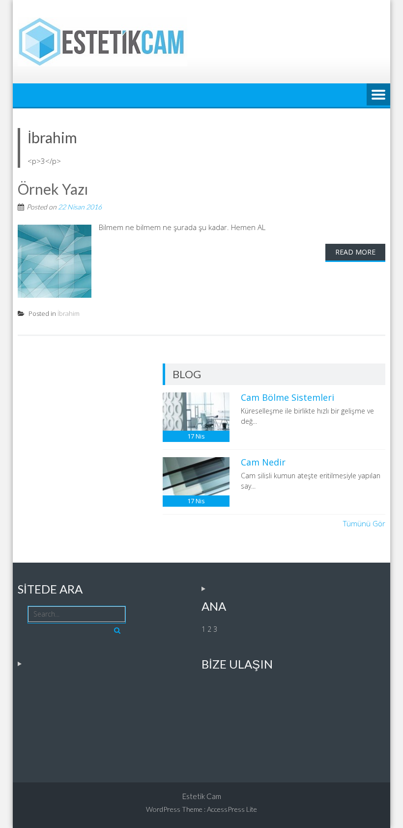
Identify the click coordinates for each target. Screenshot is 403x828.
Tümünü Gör (364, 523)
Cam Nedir (263, 462)
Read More (355, 252)
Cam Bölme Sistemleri (287, 397)
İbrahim (69, 313)
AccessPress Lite (232, 809)
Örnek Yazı (53, 189)
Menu (378, 95)
